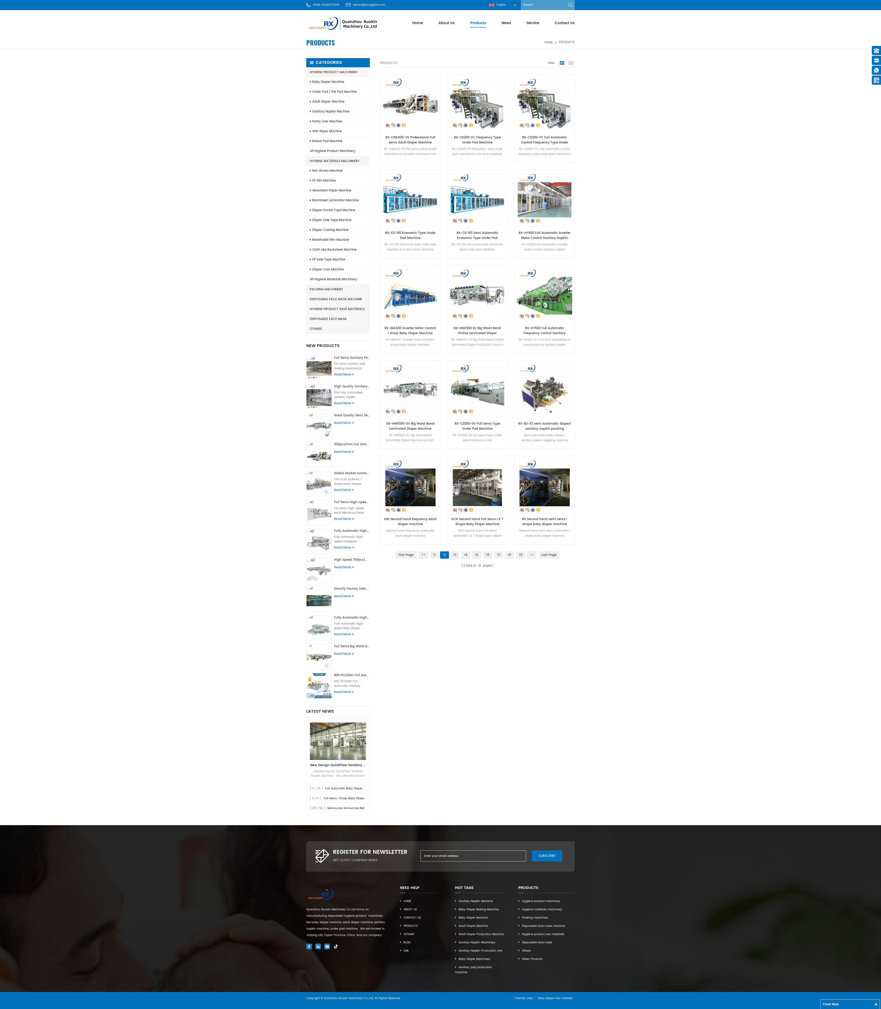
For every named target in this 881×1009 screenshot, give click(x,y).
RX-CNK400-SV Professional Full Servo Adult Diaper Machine (410, 140)
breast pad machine (327, 141)
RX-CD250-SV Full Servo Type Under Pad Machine (477, 426)
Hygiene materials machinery (335, 161)
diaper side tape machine (331, 220)
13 (454, 555)
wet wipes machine (327, 131)
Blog (407, 942)
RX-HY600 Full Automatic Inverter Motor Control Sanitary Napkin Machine (545, 236)
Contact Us (565, 23)
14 (465, 555)
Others (316, 328)
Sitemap (409, 934)
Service (533, 23)
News (506, 23)
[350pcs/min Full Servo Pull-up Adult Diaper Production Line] (319, 455)
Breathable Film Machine (330, 240)
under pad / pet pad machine (334, 92)
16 (487, 555)
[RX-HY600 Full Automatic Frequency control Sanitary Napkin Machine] (544, 295)
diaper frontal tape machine (333, 210)
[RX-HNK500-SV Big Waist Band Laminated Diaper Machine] (410, 390)
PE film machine (324, 180)
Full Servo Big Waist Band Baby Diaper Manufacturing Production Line (352, 646)
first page (406, 555)
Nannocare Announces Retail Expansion (354, 808)
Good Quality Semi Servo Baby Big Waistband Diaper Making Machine (352, 415)
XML (406, 951)
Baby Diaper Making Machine (479, 909)
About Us (446, 23)
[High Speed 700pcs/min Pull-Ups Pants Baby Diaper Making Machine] (319, 570)
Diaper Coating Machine (330, 230)
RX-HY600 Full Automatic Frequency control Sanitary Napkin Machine (545, 331)
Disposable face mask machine (336, 299)
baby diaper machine (328, 82)
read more (342, 374)
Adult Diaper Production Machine (481, 934)
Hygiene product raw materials (337, 309)
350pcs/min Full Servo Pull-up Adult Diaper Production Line (352, 444)
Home (407, 901)
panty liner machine (327, 121)
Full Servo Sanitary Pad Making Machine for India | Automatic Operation (352, 358)
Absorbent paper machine (331, 190)
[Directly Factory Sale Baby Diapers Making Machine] (319, 599)
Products (411, 926)
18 (509, 555)
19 (520, 555)
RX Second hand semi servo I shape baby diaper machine (544, 522)
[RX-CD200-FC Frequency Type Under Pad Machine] (477, 104)
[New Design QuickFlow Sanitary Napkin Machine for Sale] (338, 741)
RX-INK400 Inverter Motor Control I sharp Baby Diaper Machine (410, 331)
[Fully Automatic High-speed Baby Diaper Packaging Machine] (319, 628)
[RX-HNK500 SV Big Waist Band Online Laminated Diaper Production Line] (477, 295)
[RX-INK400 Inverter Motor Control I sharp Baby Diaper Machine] (410, 295)
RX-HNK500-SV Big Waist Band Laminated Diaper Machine (410, 426)
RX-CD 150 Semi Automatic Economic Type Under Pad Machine (477, 236)
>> (532, 555)
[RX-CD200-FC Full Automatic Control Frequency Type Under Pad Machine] (544, 104)
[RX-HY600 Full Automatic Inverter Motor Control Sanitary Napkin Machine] (544, 199)
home (417, 23)
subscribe (547, 855)
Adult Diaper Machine (473, 926)
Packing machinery (326, 289)
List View (570, 63)
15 (476, 555)
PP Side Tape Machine (328, 259)
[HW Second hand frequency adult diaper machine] (410, 486)
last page (549, 555)
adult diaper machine (328, 101)
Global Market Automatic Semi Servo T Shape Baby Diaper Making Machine (352, 473)
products (478, 23)
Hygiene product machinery (334, 72)
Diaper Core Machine (328, 269)
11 (434, 555)
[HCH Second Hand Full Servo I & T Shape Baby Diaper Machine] (477, 486)
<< (423, 555)
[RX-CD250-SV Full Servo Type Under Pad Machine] (477, 390)
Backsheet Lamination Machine (335, 200)
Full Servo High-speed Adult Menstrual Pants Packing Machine (352, 502)
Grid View (562, 63)
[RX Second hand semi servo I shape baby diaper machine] (544, 486)
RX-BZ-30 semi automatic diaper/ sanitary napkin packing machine (544, 426)
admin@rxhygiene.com (369, 5)
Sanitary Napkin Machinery (477, 942)
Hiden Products (532, 959)
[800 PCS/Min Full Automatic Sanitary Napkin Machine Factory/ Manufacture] (319, 685)
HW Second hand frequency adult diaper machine (410, 522)
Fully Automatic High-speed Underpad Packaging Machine (352, 531)
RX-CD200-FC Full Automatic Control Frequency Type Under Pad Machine (544, 140)
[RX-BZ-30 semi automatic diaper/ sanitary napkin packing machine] (544, 390)
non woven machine (327, 170)
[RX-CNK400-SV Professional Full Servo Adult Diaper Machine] (410, 104)
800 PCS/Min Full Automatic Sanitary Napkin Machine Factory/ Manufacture (352, 675)
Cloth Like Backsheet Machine (334, 249)
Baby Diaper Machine (473, 918)
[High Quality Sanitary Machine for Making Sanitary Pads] (319, 397)
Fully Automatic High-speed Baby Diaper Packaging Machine (352, 617)
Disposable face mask (328, 319)
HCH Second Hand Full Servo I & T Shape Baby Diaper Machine (477, 522)
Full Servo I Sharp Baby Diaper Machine (350, 798)
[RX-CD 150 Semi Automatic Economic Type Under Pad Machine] (477, 199)
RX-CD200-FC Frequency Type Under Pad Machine (477, 140)
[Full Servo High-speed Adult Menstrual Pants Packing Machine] (319, 512)
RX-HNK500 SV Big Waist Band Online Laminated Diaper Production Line (477, 331)
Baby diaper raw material (555, 998)
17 (498, 555)
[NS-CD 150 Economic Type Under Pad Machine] (410, 199)
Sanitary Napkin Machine (476, 901)
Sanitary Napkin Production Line (480, 951)
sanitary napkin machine (330, 111)
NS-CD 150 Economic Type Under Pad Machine (410, 236)
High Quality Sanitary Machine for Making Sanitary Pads (352, 386)
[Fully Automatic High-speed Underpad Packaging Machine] (319, 541)
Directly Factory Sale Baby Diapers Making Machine (352, 588)
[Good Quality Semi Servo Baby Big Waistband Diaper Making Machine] (319, 426)
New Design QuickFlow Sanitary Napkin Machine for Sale (338, 765)
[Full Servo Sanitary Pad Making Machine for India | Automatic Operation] (319, 368)
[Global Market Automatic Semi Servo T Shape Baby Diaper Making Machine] (319, 483)
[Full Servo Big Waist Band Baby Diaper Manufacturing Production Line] (319, 657)
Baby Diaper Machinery (474, 959)
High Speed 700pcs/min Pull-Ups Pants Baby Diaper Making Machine (352, 560)
